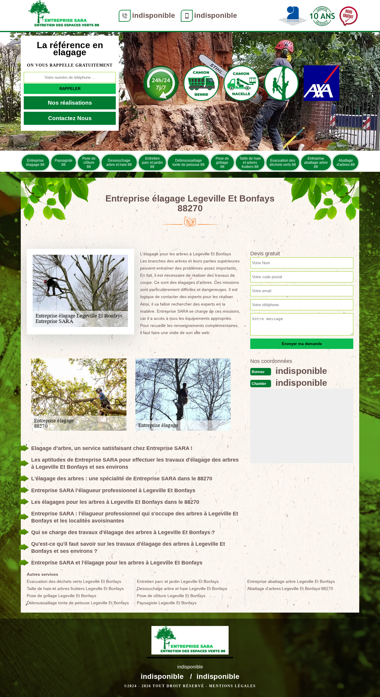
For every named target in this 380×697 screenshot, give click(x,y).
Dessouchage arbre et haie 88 (119, 162)
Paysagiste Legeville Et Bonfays (167, 602)
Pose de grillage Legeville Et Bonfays (61, 595)
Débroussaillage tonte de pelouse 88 (188, 162)
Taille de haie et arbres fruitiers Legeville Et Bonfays (75, 588)
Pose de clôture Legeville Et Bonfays (171, 595)
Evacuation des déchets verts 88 (283, 162)
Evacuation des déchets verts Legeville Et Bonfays (74, 581)
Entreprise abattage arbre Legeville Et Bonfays (291, 581)
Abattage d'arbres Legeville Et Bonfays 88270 (290, 588)
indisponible (153, 15)
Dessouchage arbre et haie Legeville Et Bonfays (182, 588)
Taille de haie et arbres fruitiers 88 (250, 162)
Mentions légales (232, 686)
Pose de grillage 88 (222, 162)
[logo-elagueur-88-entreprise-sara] (64, 15)
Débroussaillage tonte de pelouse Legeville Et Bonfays (78, 602)
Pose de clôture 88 (89, 162)
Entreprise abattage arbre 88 (316, 162)
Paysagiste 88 (63, 162)
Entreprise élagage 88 (35, 162)
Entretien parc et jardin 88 (152, 162)
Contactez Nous (70, 118)
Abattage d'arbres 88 (346, 162)
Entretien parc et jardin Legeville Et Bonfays (178, 581)
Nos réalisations (70, 103)
